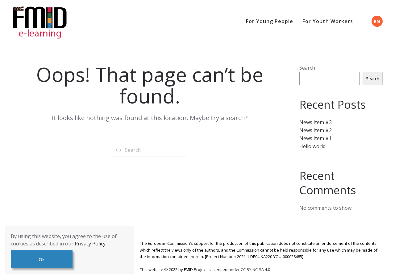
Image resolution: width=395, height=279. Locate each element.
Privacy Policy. (90, 243)
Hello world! (312, 146)
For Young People (269, 21)
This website (152, 269)
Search (307, 67)
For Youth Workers (327, 21)
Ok (42, 259)
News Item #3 (315, 122)
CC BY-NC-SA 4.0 (255, 269)
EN (377, 21)
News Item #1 (315, 138)
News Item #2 (315, 130)
